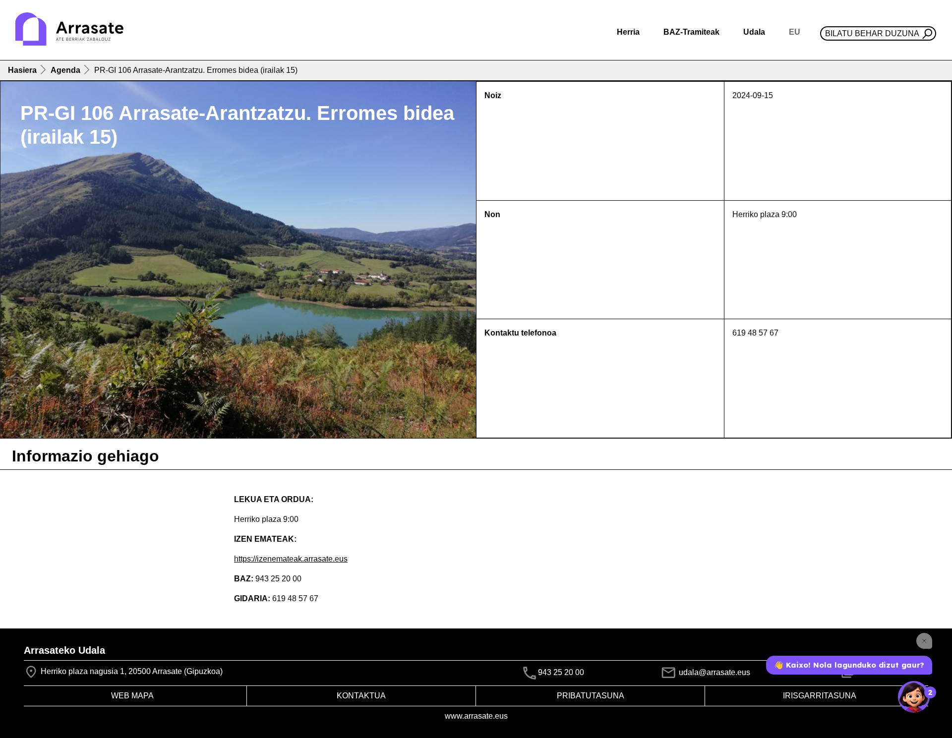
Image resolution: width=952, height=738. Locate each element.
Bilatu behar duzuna (872, 33)
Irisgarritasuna (819, 695)
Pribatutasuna (590, 695)
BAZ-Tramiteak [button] (691, 32)
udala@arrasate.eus (713, 672)
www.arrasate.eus (476, 716)
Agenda (65, 70)
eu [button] (794, 32)
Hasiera (22, 70)
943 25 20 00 (561, 672)
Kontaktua (361, 695)
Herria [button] (628, 32)
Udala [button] (754, 32)
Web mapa (132, 695)
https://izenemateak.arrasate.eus (291, 559)
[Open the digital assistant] (914, 697)
